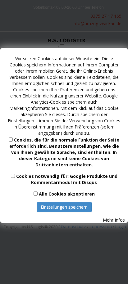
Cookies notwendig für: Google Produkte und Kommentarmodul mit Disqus (66, 179)
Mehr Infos (114, 220)
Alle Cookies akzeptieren (67, 194)
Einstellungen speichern (64, 207)
